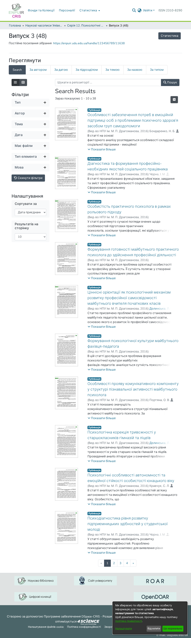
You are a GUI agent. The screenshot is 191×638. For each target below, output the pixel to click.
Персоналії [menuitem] (67, 10)
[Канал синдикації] (174, 99)
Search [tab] (17, 70)
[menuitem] (89, 10)
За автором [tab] (38, 70)
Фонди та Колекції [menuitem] (41, 10)
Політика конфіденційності (84, 627)
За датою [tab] (61, 70)
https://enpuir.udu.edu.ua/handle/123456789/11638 (89, 43)
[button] (101, 149)
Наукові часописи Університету (44, 26)
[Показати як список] (15, 82)
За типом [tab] (157, 70)
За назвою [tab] (134, 70)
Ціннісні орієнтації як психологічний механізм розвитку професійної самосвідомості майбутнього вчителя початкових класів (129, 298)
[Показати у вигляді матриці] (23, 82)
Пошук (171, 82)
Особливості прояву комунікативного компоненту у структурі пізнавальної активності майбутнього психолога (133, 389)
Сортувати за (26, 204)
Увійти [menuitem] (147, 10)
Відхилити (154, 628)
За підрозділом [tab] (87, 70)
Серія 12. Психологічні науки (85, 26)
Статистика (169, 36)
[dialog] (150, 618)
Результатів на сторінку (26, 226)
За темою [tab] (112, 70)
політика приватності (128, 621)
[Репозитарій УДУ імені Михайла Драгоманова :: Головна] (16, 10)
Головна (15, 26)
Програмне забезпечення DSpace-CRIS (72, 616)
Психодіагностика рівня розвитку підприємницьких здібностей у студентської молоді (127, 524)
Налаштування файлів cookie (46, 627)
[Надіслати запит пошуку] (134, 10)
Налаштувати (123, 628)
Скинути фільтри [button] (30, 178)
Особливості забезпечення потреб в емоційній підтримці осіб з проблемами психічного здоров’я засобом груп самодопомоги (132, 120)
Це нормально (172, 628)
